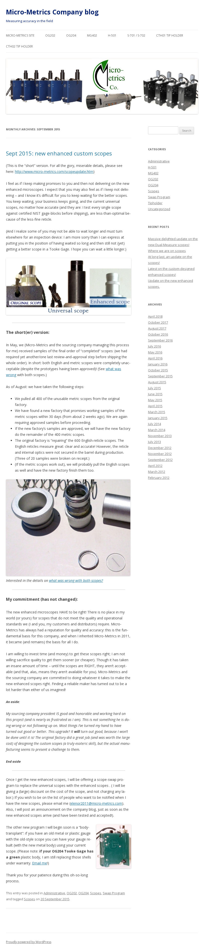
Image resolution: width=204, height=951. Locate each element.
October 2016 (158, 334)
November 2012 (160, 453)
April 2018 (155, 316)
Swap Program (114, 893)
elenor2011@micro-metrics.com (96, 803)
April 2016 (155, 358)
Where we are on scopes (167, 251)
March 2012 (156, 471)
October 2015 (158, 370)
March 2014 (156, 430)
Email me (39, 863)
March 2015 (156, 412)
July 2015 (154, 388)
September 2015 (160, 376)
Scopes (95, 893)
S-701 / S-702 (136, 35)
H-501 (112, 35)
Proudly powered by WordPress (28, 942)
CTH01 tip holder (169, 35)
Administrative (54, 893)
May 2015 (155, 400)
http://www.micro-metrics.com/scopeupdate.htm (54, 171)
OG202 (50, 35)
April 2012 (155, 465)
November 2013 (160, 436)
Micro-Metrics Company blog (52, 11)
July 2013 (154, 442)
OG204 (71, 35)
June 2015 (155, 394)
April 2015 (155, 406)
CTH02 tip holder (19, 46)
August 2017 (157, 328)
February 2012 (158, 477)
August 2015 (157, 382)
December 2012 (159, 448)
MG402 (92, 35)
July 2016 (154, 346)
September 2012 (160, 459)
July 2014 (154, 424)
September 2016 (160, 340)
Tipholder (155, 203)
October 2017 (158, 322)
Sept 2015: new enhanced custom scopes (59, 153)
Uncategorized (159, 209)
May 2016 (155, 352)
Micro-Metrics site (20, 35)
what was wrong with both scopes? (76, 580)
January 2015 (157, 418)
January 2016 (157, 364)
